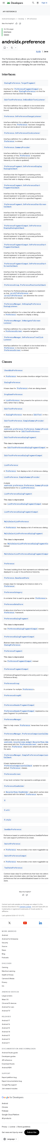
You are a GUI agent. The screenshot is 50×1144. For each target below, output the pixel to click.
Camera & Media (8, 978)
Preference (22, 125)
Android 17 (6, 1020)
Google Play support (9, 1085)
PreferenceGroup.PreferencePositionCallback (25, 285)
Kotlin (38, 51)
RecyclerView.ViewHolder (17, 792)
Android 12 (6, 1039)
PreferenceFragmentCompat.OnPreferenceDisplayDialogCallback (22, 227)
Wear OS (5, 999)
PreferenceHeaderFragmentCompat (19, 705)
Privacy (4, 982)
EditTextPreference (13, 409)
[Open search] (33, 2)
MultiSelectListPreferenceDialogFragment (23, 533)
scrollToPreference (19, 293)
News (4, 950)
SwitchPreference (12, 844)
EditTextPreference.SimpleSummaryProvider (24, 421)
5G (3, 986)
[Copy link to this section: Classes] (14, 362)
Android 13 (6, 1035)
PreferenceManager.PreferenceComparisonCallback (27, 734)
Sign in (44, 3)
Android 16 (6, 1024)
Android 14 (6, 1032)
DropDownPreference (13, 394)
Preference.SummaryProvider (17, 147)
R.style (7, 820)
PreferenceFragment (13, 651)
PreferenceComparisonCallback (18, 766)
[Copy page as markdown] (12, 48)
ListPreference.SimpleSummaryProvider (22, 477)
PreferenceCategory (13, 592)
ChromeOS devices (9, 1003)
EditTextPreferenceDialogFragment (20, 437)
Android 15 (6, 1028)
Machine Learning (8, 971)
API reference (10, 11)
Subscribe (32, 1132)
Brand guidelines (24, 1127)
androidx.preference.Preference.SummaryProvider (27, 429)
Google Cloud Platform (10, 1115)
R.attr (7, 810)
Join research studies (9, 1088)
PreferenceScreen (14, 331)
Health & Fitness (7, 975)
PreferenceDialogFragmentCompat (22, 629)
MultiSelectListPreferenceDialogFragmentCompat (26, 554)
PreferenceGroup (11, 683)
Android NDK (7, 1068)
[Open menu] (3, 3)
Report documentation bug (12, 1081)
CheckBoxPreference (13, 370)
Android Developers (8, 19)
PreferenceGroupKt (12, 695)
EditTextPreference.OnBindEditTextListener (24, 100)
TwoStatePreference (13, 868)
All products (6, 1118)
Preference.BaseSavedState (16, 578)
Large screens (7, 996)
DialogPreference (27, 91)
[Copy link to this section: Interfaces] (17, 74)
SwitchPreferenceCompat (15, 856)
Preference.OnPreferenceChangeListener (22, 116)
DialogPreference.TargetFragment (19, 83)
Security (5, 943)
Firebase (5, 1111)
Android (5, 935)
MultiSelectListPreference (16, 521)
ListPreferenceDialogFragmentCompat (24, 504)
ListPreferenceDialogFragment (18, 494)
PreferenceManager (12, 719)
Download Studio (8, 1064)
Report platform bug (9, 1077)
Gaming (5, 967)
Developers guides (8, 1056)
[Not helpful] (20, 23)
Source (4, 946)
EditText (38, 415)
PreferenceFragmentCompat (26, 89)
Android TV (6, 1011)
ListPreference (13, 400)
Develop (21, 19)
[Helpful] (16, 23)
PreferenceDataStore (13, 604)
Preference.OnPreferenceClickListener (22, 133)
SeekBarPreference (12, 829)
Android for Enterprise (10, 939)
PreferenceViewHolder (14, 786)
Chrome (5, 1107)
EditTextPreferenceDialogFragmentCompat (26, 447)
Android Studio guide (10, 1053)
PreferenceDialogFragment (16, 619)
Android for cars (8, 1007)
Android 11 (6, 1043)
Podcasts (5, 957)
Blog (3, 954)
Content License (25, 907)
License (12, 1127)
